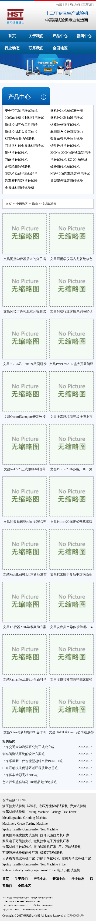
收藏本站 (62, 4)
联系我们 (88, 4)
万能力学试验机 (48, 858)
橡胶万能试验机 (51, 852)
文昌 (45, 203)
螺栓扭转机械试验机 (65, 167)
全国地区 (60, 48)
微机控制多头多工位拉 (21, 132)
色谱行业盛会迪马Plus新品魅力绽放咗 (29, 782)
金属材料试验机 (13, 812)
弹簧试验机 (78, 806)
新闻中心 (84, 36)
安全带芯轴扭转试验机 (21, 110)
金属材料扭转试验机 (17, 847)
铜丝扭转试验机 (16, 153)
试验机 (32, 806)
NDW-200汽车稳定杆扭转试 (70, 174)
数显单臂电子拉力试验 (66, 139)
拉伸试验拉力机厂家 (54, 835)
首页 (12, 36)
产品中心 (60, 36)
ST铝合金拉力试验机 (20, 139)
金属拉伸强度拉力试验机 (20, 835)
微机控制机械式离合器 (66, 110)
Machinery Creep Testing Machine (25, 823)
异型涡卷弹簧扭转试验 (66, 181)
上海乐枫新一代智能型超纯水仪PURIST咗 (32, 761)
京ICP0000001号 (74, 915)
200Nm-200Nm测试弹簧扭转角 (70, 156)
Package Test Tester (63, 812)
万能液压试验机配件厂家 (20, 852)
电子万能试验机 (68, 870)
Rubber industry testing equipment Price (28, 870)
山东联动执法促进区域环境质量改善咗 (30, 768)
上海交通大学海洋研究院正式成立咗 (28, 747)
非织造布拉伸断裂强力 (66, 132)
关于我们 (36, 36)
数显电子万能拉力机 (17, 841)
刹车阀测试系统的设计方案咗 (23, 754)
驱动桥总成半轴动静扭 (21, 174)
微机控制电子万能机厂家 (51, 841)
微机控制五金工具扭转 (21, 125)
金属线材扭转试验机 (19, 188)
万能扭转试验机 (16, 160)
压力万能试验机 (69, 847)
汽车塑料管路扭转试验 (21, 181)
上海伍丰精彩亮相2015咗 (20, 775)
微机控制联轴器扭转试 (66, 118)
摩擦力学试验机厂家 (76, 858)
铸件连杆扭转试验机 (65, 146)
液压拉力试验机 (13, 806)
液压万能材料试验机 (53, 806)
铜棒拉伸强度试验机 (65, 125)
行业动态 (12, 48)
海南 (35, 203)
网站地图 (75, 4)
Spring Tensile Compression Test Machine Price (33, 864)
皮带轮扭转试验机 (18, 167)
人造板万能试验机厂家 (18, 858)
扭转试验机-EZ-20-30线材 (68, 160)
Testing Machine (38, 812)
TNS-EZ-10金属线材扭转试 (24, 146)
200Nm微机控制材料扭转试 (24, 118)
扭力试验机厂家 (45, 847)
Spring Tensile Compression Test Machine (30, 829)
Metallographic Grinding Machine (24, 817)
